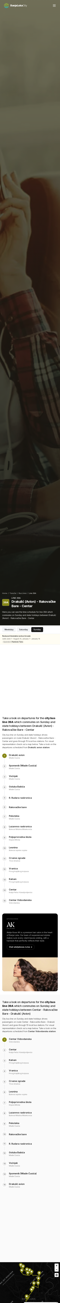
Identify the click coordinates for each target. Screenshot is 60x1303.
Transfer (12, 593)
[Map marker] (21, 1266)
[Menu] (54, 5)
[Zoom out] (57, 1270)
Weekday (9, 629)
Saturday (23, 629)
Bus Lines (23, 593)
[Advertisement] (30, 677)
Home (4, 593)
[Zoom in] (57, 1266)
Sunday (37, 629)
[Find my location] (57, 1275)
